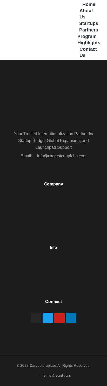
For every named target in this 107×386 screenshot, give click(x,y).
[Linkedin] (71, 318)
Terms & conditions (56, 375)
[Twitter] (48, 318)
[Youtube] (59, 318)
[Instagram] (36, 318)
